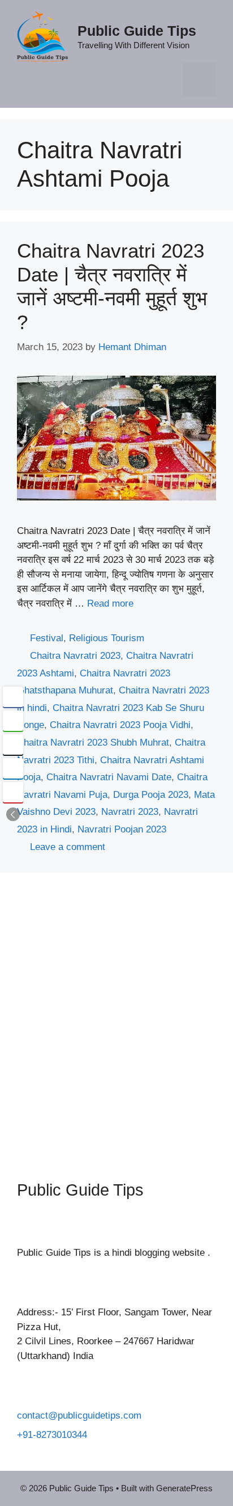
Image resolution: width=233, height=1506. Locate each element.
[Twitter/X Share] (13, 744)
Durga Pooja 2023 (150, 794)
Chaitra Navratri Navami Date (108, 777)
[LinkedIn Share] (13, 768)
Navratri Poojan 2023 (121, 829)
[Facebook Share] (13, 697)
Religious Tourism (106, 638)
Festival (46, 638)
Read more (110, 603)
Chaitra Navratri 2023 (75, 655)
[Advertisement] (116, 1018)
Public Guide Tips (136, 31)
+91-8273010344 (52, 1434)
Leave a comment (67, 847)
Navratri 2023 (129, 811)
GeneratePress (184, 1488)
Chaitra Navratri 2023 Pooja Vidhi (120, 725)
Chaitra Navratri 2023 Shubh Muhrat (93, 742)
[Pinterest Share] (13, 792)
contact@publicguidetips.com (79, 1415)
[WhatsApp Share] (13, 720)
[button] (13, 814)
